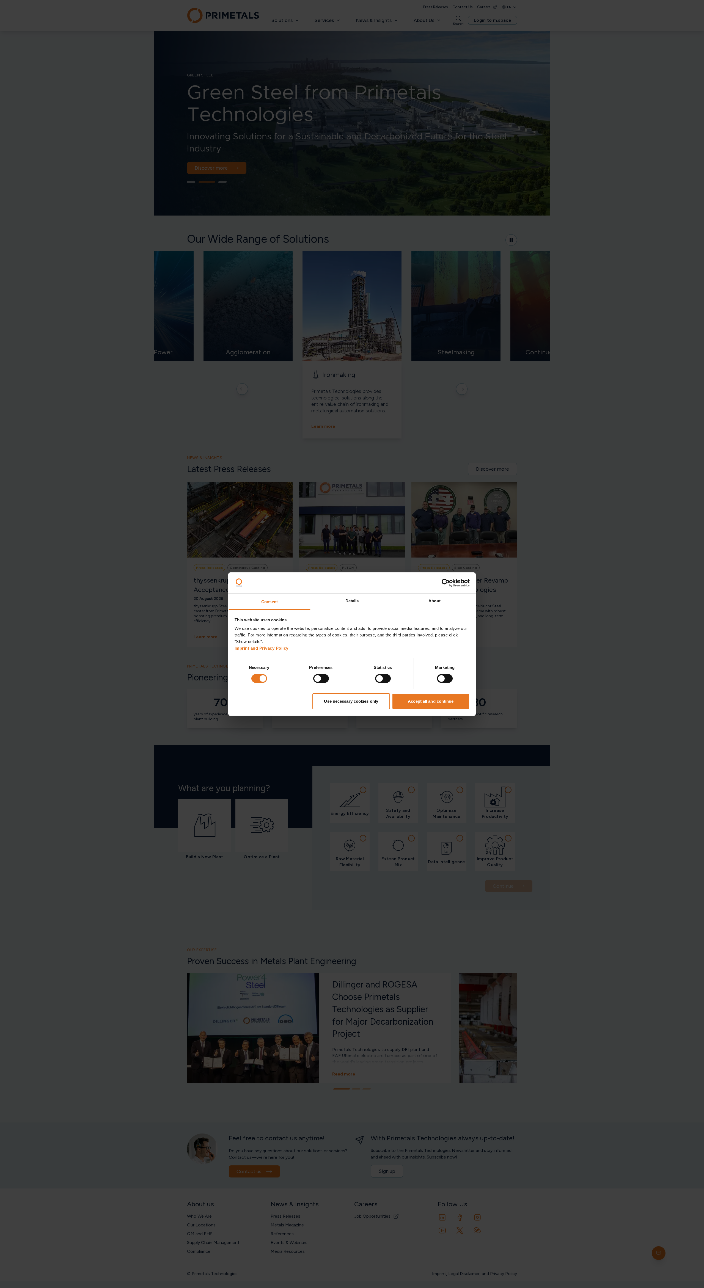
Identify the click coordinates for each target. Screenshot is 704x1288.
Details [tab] (352, 601)
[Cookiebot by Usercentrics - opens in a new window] (446, 583)
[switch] (321, 678)
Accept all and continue (430, 701)
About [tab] (434, 601)
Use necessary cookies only (351, 701)
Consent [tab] (269, 601)
